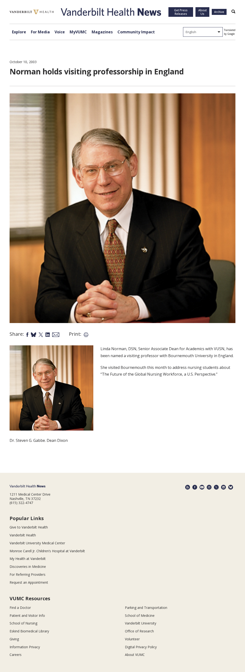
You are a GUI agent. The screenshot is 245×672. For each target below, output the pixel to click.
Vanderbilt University (140, 623)
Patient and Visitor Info (27, 615)
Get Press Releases (181, 12)
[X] (216, 487)
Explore (19, 32)
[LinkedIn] (223, 487)
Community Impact (136, 32)
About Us (202, 12)
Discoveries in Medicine (28, 566)
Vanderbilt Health (23, 535)
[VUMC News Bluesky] (230, 487)
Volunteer (132, 639)
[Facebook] (194, 487)
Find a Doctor (20, 607)
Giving (14, 639)
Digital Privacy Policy (141, 647)
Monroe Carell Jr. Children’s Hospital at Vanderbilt (47, 551)
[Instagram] (209, 487)
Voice (60, 32)
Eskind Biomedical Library (29, 631)
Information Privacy (25, 647)
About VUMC (135, 654)
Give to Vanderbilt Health (29, 527)
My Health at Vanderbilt (28, 558)
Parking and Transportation (146, 607)
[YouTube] (202, 487)
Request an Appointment (29, 582)
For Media (40, 32)
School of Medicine (140, 615)
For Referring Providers (27, 574)
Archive (219, 12)
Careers (16, 654)
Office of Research (139, 631)
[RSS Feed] (187, 487)
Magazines (102, 32)
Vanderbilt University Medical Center (37, 543)
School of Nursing (23, 623)
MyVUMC (78, 32)
